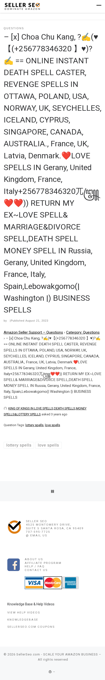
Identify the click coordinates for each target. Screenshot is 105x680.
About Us (34, 559)
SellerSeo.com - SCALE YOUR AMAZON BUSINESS (57, 654)
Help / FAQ (35, 566)
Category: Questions (83, 332)
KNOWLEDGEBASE (22, 619)
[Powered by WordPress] (50, 671)
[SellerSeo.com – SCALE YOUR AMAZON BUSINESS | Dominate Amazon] (22, 6)
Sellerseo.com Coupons (31, 626)
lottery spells (34, 425)
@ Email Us (36, 535)
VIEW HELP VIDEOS (23, 612)
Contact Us (36, 570)
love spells (52, 425)
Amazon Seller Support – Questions (33, 332)
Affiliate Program (43, 563)
